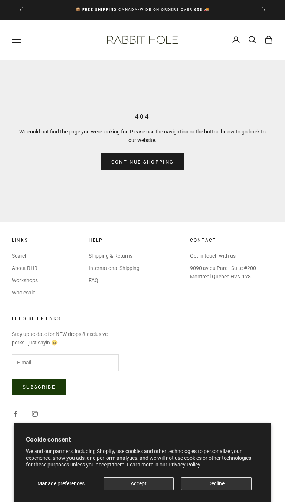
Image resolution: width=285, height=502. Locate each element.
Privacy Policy (184, 465)
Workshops (25, 280)
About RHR (24, 268)
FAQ (93, 280)
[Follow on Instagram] (35, 413)
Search (20, 256)
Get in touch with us (213, 256)
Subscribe (39, 387)
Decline (216, 483)
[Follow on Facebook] (15, 413)
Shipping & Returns (110, 256)
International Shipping (114, 268)
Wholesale (23, 292)
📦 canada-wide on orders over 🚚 (142, 9)
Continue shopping (142, 162)
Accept (139, 483)
